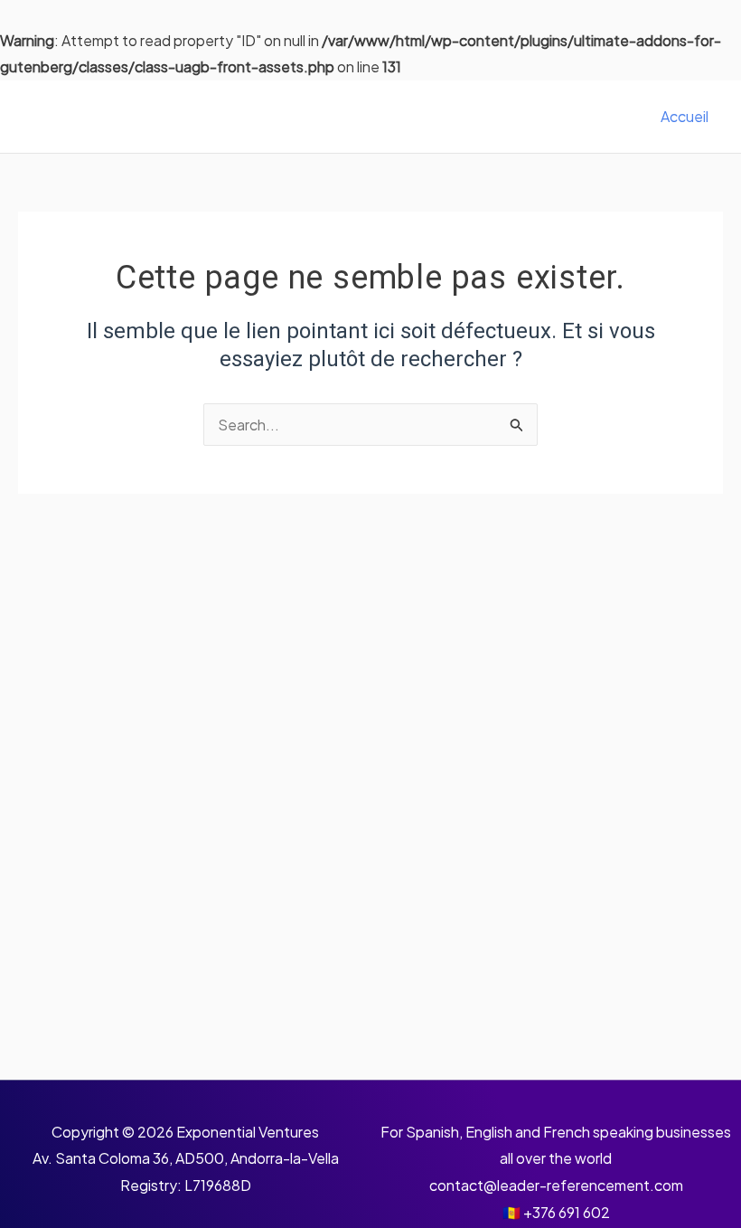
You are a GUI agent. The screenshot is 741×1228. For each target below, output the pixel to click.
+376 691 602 (566, 1212)
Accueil (684, 116)
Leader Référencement (176, 117)
